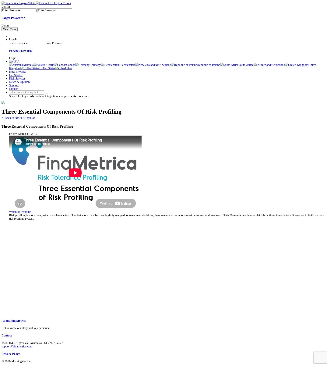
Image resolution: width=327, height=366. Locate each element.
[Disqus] (167, 267)
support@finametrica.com (17, 346)
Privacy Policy (11, 353)
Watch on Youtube (20, 211)
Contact (13, 88)
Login (5, 25)
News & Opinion (19, 82)
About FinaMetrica (14, 320)
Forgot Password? (13, 18)
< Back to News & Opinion (18, 117)
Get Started (16, 75)
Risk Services (17, 78)
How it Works (17, 71)
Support (14, 85)
